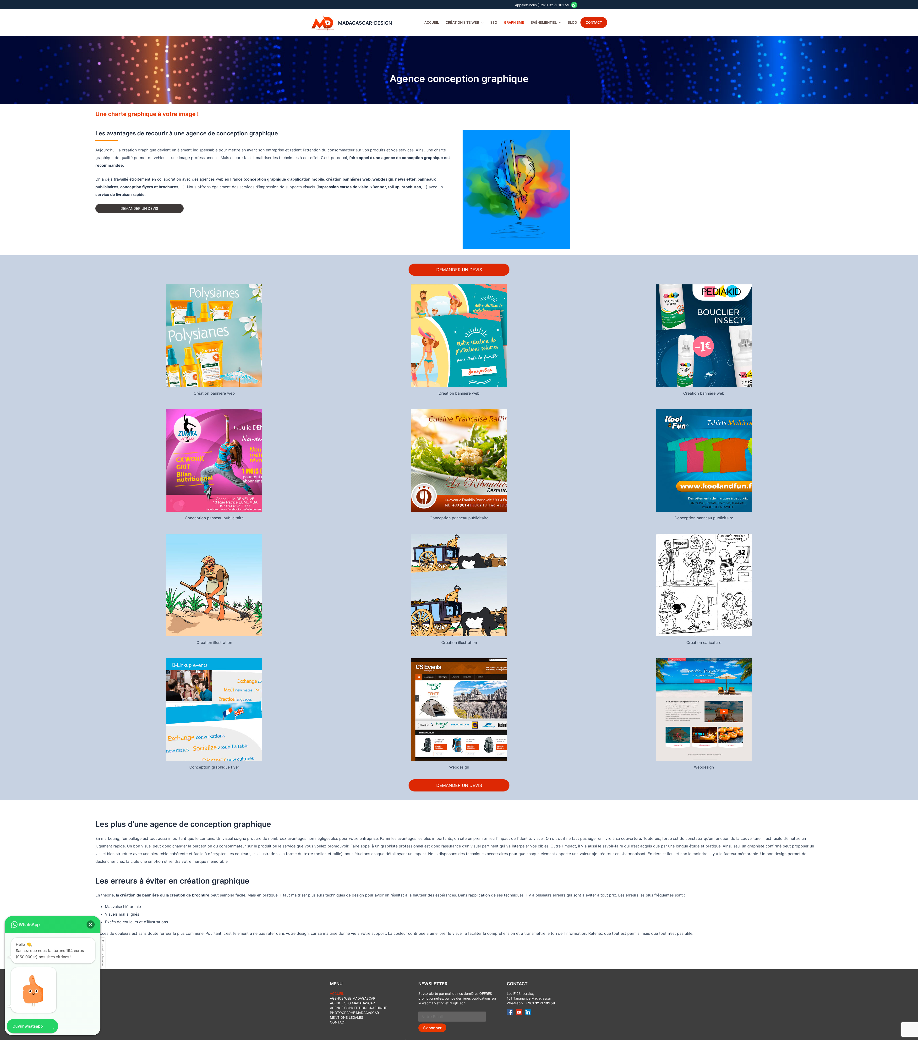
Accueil (431, 22)
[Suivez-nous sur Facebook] (510, 1012)
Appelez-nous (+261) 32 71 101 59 (543, 5)
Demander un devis (139, 208)
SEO (493, 22)
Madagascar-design (365, 23)
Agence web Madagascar (352, 998)
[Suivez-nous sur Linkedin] (528, 1012)
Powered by (102, 953)
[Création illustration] (214, 584)
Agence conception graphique (358, 1008)
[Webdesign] (459, 709)
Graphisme (514, 22)
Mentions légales (346, 1017)
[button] (481, 22)
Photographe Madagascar (354, 1013)
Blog (572, 22)
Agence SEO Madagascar (352, 1003)
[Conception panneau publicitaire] (214, 460)
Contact (594, 22)
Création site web (462, 22)
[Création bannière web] (214, 335)
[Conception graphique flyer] (214, 709)
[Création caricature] (704, 584)
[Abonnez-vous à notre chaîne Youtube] (519, 1012)
